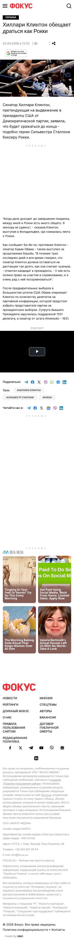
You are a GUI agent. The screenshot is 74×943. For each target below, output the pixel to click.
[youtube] (41, 747)
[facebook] (10, 747)
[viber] (51, 747)
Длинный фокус (16, 711)
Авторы (46, 711)
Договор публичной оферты (49, 727)
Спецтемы (48, 704)
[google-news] (62, 747)
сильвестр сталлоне (21, 397)
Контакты (58, 929)
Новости (10, 698)
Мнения (46, 698)
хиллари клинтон (29, 390)
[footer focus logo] (19, 687)
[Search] (69, 6)
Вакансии (48, 717)
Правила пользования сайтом (14, 727)
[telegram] (31, 747)
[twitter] (20, 747)
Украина (10, 17)
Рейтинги (10, 704)
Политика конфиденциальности (25, 929)
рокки (48, 397)
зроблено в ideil (14, 936)
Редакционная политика (15, 739)
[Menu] (5, 6)
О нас (7, 717)
